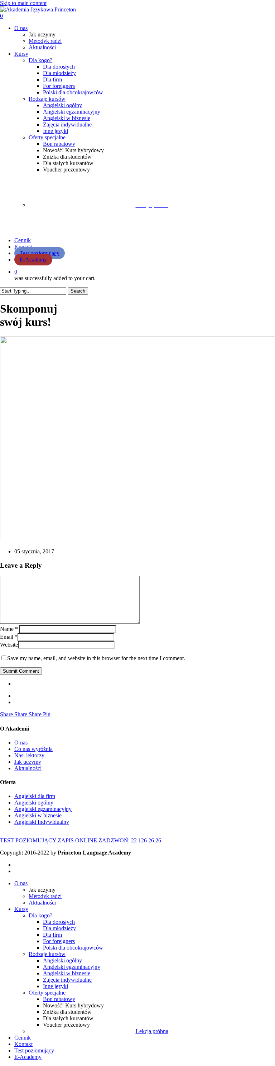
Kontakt (23, 1044)
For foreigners (59, 941)
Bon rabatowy (59, 999)
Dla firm (52, 935)
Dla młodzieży (59, 928)
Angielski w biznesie (66, 973)
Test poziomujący (34, 1050)
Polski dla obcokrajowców (73, 948)
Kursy (21, 909)
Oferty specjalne (47, 993)
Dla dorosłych (59, 922)
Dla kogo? (40, 915)
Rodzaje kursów (47, 954)
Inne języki (55, 986)
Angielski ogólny (62, 960)
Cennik (22, 1038)
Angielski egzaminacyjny (71, 967)
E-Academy (28, 1057)
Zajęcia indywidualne (67, 980)
